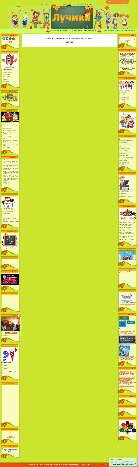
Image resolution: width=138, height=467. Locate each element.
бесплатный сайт (100, 464)
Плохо (5, 368)
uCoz (107, 464)
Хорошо (5, 365)
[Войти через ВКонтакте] (7, 38)
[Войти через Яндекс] (13, 38)
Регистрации (131, 464)
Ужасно (5, 369)
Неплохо (6, 366)
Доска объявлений (10, 248)
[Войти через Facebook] (10, 38)
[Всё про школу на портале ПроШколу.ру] (127, 331)
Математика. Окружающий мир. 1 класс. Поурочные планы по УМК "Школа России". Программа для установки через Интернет (127, 378)
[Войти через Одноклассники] (10, 42)
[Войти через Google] (16, 38)
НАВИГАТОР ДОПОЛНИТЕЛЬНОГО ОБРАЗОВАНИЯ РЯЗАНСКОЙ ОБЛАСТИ (127, 304)
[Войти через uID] (3, 38)
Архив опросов (11, 372)
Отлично (6, 363)
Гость (54, 5)
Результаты (4, 372)
